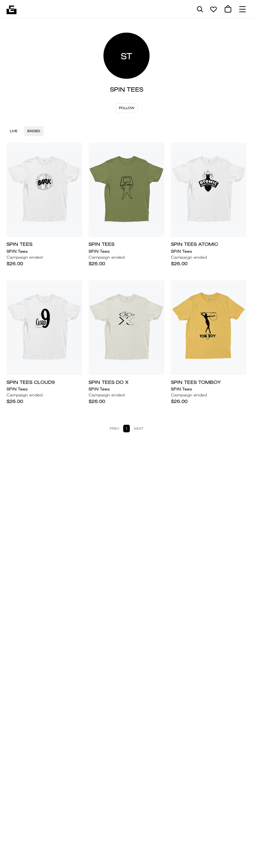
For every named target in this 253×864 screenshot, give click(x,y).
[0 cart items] (228, 9)
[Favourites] (213, 9)
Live (13, 131)
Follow (126, 108)
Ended (33, 131)
